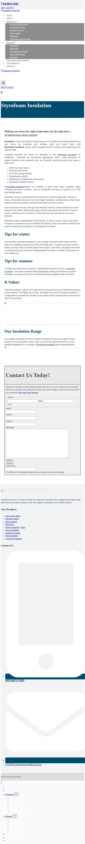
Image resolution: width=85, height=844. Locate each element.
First (40, 401)
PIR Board (14, 36)
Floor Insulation (12, 530)
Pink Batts (14, 46)
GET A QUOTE (7, 8)
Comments (10, 466)
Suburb (9, 421)
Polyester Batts (17, 30)
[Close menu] (1, 782)
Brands (8, 816)
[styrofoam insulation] (14, 187)
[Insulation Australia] (10, 10)
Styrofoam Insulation (67, 155)
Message (10, 427)
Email (9, 408)
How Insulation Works (17, 60)
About (9, 18)
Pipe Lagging (15, 33)
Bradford (14, 49)
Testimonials (13, 63)
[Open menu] (3, 83)
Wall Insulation (11, 536)
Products (9, 794)
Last (10, 404)
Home (9, 15)
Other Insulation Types (20, 39)
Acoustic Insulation (19, 24)
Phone (9, 415)
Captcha (9, 460)
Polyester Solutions (19, 52)
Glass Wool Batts (18, 27)
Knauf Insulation (17, 54)
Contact (10, 66)
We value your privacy (28, 392)
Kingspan (13, 57)
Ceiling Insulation (12, 533)
